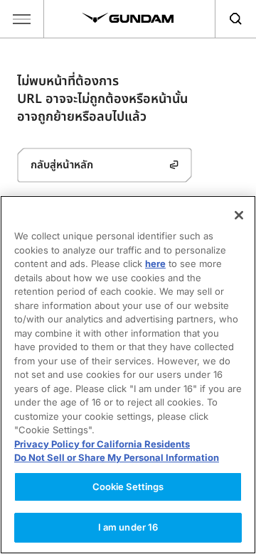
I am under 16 (128, 527)
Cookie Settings (128, 486)
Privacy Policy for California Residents (102, 444)
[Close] (239, 215)
